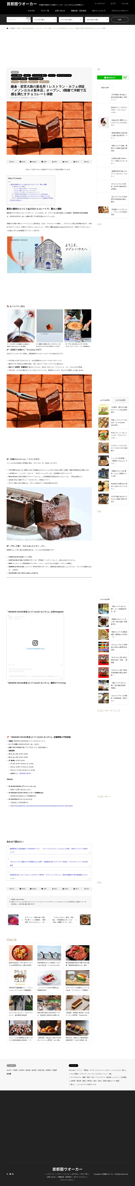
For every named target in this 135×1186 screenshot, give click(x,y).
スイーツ (51, 75)
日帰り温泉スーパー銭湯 (111, 1081)
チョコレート (42, 902)
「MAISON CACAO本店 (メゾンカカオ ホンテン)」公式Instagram (31, 194)
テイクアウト (50, 902)
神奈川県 (14, 72)
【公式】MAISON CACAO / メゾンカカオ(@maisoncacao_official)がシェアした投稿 (36, 676)
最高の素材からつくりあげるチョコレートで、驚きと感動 (29, 184)
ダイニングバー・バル (64, 75)
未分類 (9, 1074)
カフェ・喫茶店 (16, 75)
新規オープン (33, 82)
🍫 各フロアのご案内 (19, 186)
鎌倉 (26, 904)
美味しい (15, 904)
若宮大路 (21, 904)
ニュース (91, 1074)
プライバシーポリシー (119, 11)
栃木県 (34, 1070)
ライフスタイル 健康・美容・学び (82, 1077)
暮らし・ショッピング (78, 1084)
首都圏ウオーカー (67, 1169)
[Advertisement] (67, 47)
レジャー (116, 1077)
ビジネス (98, 1074)
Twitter (7, 1174)
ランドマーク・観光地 (36, 78)
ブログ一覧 (45, 11)
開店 (29, 904)
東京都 (28, 1070)
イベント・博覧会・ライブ (85, 1070)
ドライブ (83, 1074)
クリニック (100, 1070)
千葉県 (15, 1070)
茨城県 (54, 1070)
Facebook (10, 1174)
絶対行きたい (44, 82)
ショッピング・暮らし (39, 75)
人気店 (23, 82)
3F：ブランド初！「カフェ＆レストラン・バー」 (28, 192)
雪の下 (33, 904)
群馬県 (48, 1070)
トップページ (100, 3)
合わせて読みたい (16, 200)
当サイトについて (99, 11)
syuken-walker (20, 899)
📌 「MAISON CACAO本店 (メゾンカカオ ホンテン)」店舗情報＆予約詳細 (33, 198)
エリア (113, 3)
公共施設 (124, 1077)
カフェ (30, 902)
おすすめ (31, 11)
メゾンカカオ (58, 902)
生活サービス (91, 1084)
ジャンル (125, 3)
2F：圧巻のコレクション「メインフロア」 (27, 190)
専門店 (89, 1081)
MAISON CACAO (25, 773)
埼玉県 (21, 1070)
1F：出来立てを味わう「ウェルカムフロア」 (27, 188)
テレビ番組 (74, 1074)
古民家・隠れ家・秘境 (78, 1081)
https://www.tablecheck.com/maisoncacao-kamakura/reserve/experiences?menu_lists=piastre (41, 806)
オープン (19, 902)
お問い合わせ (60, 11)
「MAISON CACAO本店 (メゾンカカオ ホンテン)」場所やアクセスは (32, 196)
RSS (13, 1174)
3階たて (13, 902)
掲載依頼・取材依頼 (78, 11)
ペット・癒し (107, 1074)
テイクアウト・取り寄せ (19, 78)
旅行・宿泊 (97, 1081)
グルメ (27, 75)
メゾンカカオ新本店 (68, 902)
